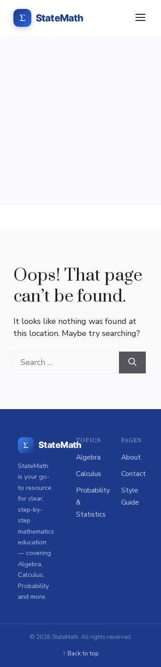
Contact (133, 473)
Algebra (88, 457)
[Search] (132, 362)
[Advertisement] (80, 120)
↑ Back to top (81, 653)
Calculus (88, 473)
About (131, 457)
